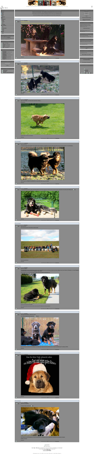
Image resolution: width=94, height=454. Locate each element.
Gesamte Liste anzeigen (86, 28)
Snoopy (4, 56)
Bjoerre (4, 57)
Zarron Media (48, 449)
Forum (3, 14)
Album (3, 33)
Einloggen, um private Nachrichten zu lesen (59, 6)
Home (31, 6)
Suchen (36, 6)
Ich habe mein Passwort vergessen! (86, 17)
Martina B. (4, 46)
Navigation (28, 6)
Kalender (3, 21)
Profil (52, 6)
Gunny (4, 53)
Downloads (3, 24)
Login (67, 6)
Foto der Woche (4, 51)
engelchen (4, 45)
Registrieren (49, 6)
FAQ (33, 6)
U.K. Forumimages (48, 450)
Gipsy (3, 47)
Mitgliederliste (40, 6)
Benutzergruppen (44, 6)
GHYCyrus (8, 37)
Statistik (3, 20)
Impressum (3, 16)
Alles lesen (22, 93)
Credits (3, 30)
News (2, 15)
